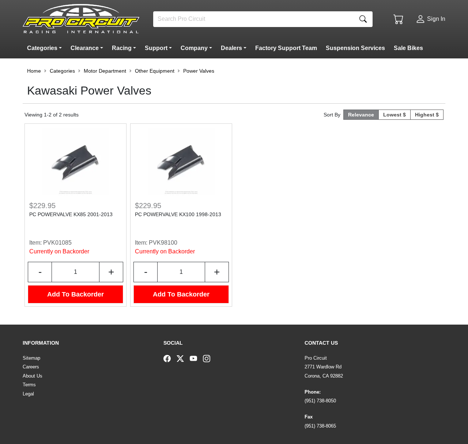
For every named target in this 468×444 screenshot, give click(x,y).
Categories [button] (62, 71)
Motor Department (105, 71)
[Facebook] (170, 358)
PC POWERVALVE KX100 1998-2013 (178, 214)
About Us (32, 376)
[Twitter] (183, 358)
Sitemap (31, 358)
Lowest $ (394, 115)
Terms (29, 384)
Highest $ (427, 115)
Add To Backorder (75, 294)
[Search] (363, 19)
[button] (46, 48)
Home (34, 71)
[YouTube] (196, 358)
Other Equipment (154, 71)
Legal (28, 394)
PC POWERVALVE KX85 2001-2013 (71, 214)
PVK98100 (163, 243)
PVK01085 (57, 243)
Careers (31, 367)
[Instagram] (209, 358)
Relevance (361, 115)
